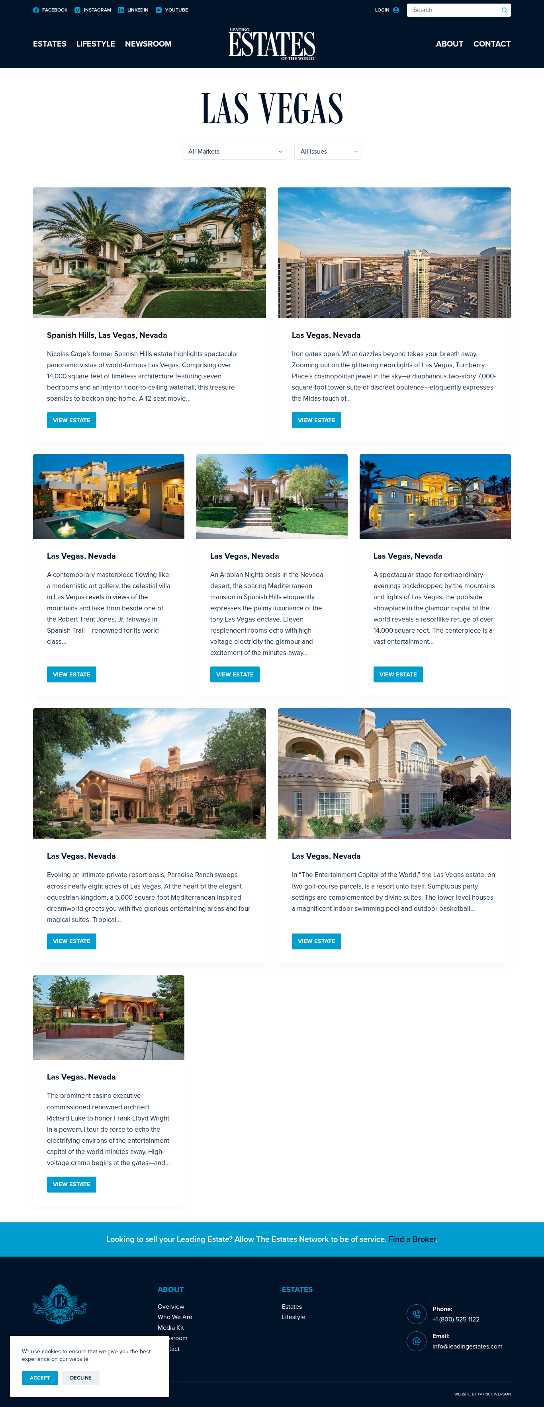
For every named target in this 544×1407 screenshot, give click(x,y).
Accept (40, 1378)
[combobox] (452, 10)
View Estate (74, 422)
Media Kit (171, 1328)
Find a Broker (412, 1239)
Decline (81, 1378)
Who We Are (175, 1317)
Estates (50, 44)
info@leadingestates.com (467, 1346)
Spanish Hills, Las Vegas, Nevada (107, 335)
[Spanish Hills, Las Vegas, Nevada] (149, 252)
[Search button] (504, 10)
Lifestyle (95, 44)
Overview (171, 1307)
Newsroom (148, 44)
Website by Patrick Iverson (482, 1394)
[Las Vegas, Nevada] (394, 252)
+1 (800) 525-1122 (455, 1319)
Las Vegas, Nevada (326, 335)
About (450, 44)
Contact (492, 44)
